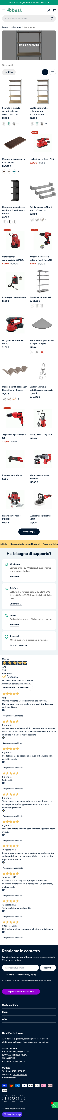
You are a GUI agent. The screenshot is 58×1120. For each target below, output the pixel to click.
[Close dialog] (53, 524)
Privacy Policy (33, 590)
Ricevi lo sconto (29, 583)
